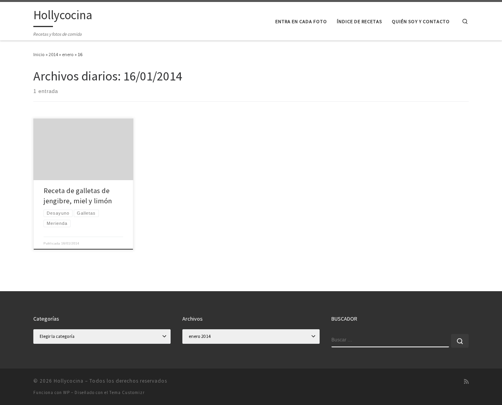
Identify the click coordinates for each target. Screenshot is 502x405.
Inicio (39, 54)
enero (68, 54)
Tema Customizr (127, 392)
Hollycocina (69, 381)
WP (66, 392)
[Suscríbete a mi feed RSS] (466, 382)
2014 (53, 54)
